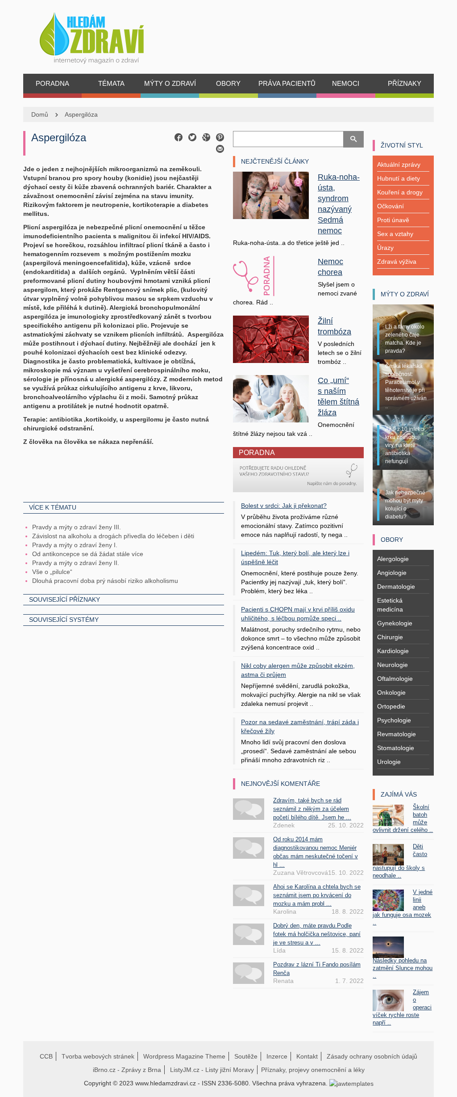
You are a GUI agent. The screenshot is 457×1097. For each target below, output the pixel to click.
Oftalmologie (395, 678)
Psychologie (394, 720)
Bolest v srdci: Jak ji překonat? (284, 505)
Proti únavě (393, 220)
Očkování (390, 206)
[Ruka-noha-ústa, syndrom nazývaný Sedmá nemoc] (271, 194)
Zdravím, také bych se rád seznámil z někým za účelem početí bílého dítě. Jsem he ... (312, 809)
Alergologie (393, 558)
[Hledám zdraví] (103, 35)
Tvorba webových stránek (98, 1056)
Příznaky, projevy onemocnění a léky (313, 1069)
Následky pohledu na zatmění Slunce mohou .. (402, 968)
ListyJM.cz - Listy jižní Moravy (212, 1069)
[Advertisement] (124, 473)
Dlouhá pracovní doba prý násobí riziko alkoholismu (105, 580)
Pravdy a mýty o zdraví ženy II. (75, 562)
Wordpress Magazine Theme (184, 1056)
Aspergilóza (81, 114)
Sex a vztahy (395, 233)
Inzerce (276, 1056)
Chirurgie (390, 637)
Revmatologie (396, 734)
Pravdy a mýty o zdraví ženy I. (74, 544)
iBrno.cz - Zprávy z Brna (127, 1069)
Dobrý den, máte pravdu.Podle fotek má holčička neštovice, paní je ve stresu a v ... (317, 934)
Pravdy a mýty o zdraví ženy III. (76, 527)
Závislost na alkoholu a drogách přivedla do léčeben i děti (113, 536)
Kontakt (307, 1056)
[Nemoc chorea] (271, 276)
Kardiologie (393, 650)
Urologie (389, 761)
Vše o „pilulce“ (52, 571)
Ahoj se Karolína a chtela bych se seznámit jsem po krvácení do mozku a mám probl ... (317, 895)
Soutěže (246, 1056)
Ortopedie (391, 706)
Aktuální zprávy (398, 164)
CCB (46, 1056)
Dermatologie (396, 586)
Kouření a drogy (400, 192)
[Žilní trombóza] (271, 338)
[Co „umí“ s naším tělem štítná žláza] (271, 398)
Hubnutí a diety (398, 178)
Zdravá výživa (396, 261)
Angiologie (392, 572)
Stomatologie (395, 747)
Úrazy (385, 247)
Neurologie (392, 664)
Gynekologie (394, 623)
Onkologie (391, 692)
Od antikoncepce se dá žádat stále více (87, 553)
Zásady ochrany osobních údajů (372, 1056)
